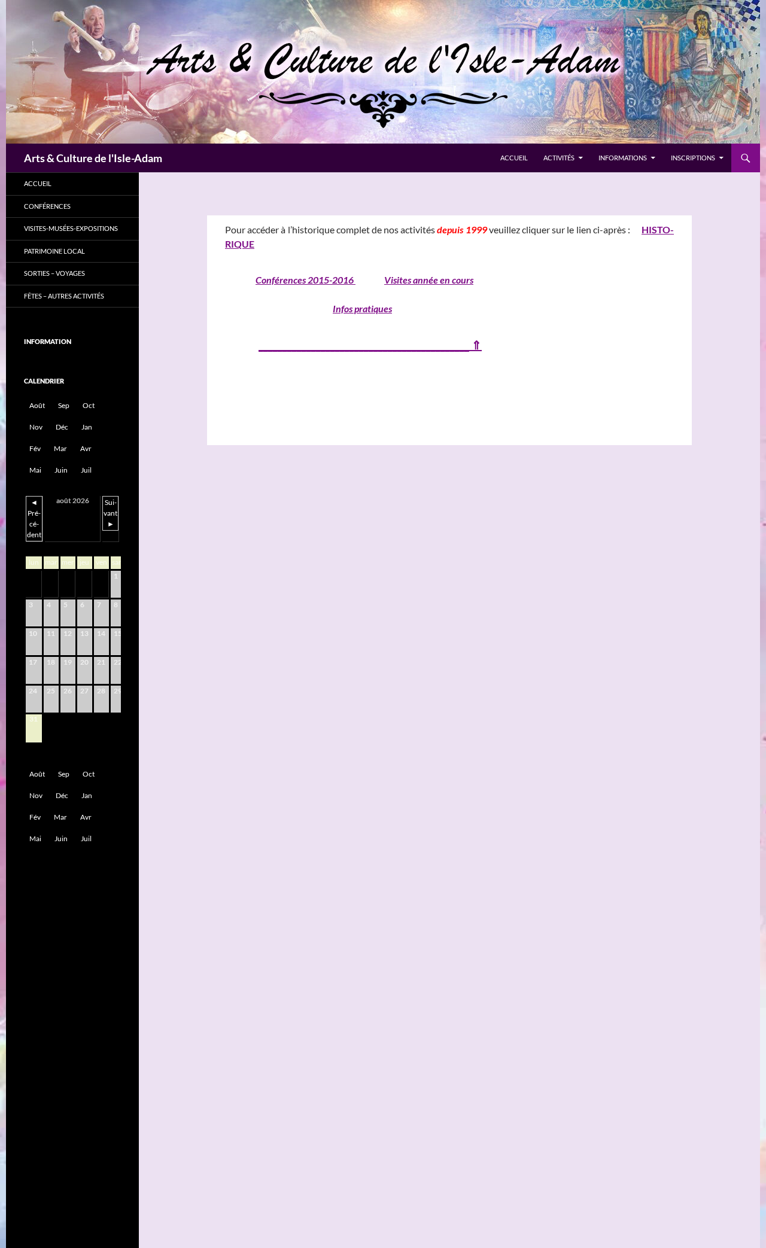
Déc (62, 426)
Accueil (514, 158)
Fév (35, 448)
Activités (558, 158)
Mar (60, 448)
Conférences (47, 206)
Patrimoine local (54, 251)
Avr (86, 448)
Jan (86, 426)
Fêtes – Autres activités (64, 296)
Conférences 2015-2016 (305, 279)
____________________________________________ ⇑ (370, 344)
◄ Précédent (34, 518)
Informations (622, 158)
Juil (86, 469)
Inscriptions (693, 158)
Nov (35, 426)
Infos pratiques (362, 308)
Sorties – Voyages (54, 273)
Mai (35, 469)
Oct (89, 405)
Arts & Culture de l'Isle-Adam (93, 158)
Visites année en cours (428, 279)
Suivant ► (110, 513)
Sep (63, 405)
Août (37, 405)
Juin (61, 469)
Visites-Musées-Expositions (71, 228)
